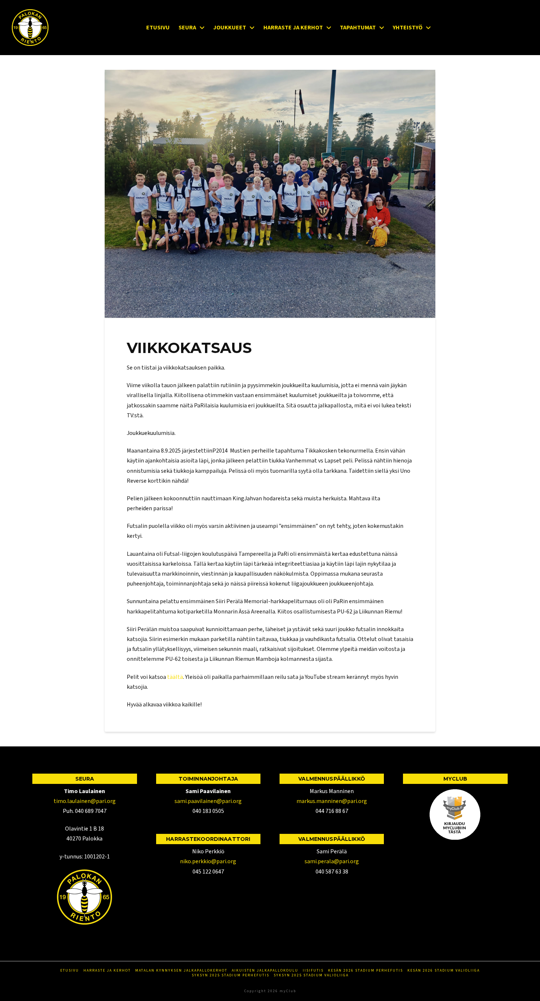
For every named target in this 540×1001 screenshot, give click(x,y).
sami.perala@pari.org (332, 861)
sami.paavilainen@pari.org (208, 801)
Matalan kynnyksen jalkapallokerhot (181, 970)
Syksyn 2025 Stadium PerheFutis (230, 975)
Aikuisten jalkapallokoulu (265, 970)
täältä (175, 677)
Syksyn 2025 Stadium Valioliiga (311, 975)
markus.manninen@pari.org (331, 801)
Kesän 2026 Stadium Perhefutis (365, 970)
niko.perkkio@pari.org (208, 861)
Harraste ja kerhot (107, 970)
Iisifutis (313, 970)
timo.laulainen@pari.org (85, 801)
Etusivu (69, 970)
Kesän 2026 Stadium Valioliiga (443, 970)
